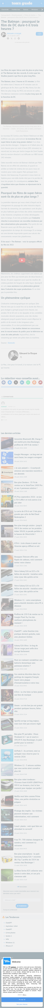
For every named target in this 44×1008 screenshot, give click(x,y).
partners (13, 967)
